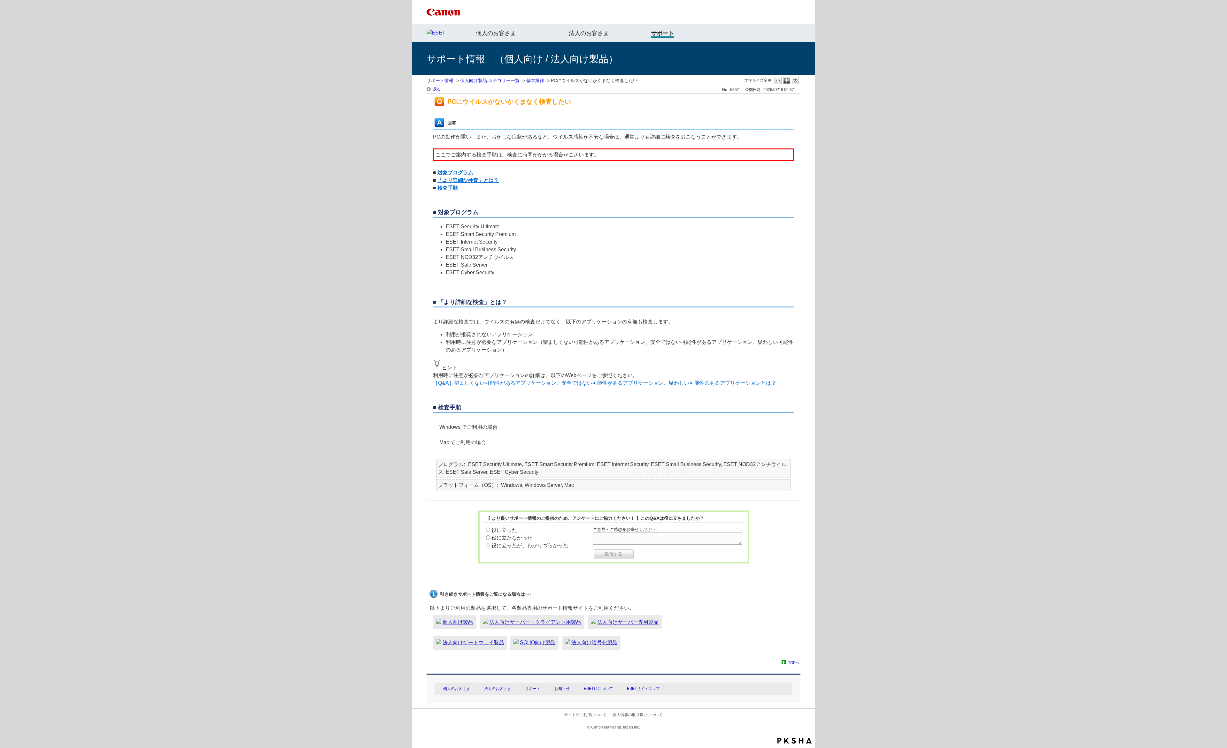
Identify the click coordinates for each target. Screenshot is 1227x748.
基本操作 (535, 80)
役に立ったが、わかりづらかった (529, 545)
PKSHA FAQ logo (794, 741)
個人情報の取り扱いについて (638, 715)
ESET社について (598, 688)
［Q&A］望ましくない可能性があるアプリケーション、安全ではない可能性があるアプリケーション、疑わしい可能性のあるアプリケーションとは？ (604, 383)
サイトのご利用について (585, 715)
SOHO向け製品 (537, 642)
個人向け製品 (458, 622)
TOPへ (793, 663)
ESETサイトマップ (643, 688)
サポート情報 (440, 80)
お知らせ (562, 688)
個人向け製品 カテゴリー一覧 (490, 80)
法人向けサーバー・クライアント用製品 (535, 622)
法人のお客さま (589, 33)
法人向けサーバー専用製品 (628, 622)
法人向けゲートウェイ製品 (473, 642)
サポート (532, 688)
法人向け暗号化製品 (594, 642)
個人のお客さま (496, 33)
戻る (437, 89)
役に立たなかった (511, 537)
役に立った (504, 530)
